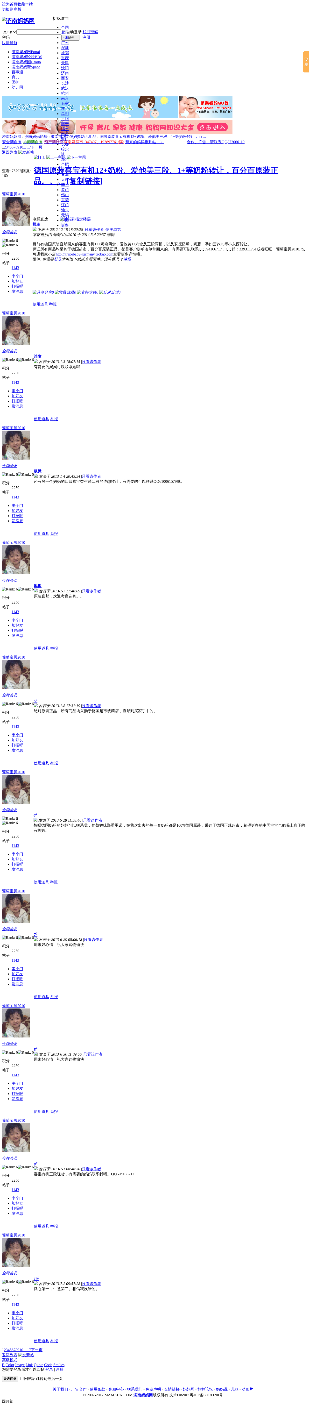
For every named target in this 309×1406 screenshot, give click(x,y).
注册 (86, 37)
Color (10, 1365)
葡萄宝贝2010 (13, 194)
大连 (65, 180)
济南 (65, 73)
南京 (65, 98)
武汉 (65, 88)
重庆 (65, 58)
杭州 (65, 93)
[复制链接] (85, 181)
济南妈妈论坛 (27, 57)
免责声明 (153, 1389)
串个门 (17, 276)
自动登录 (74, 32)
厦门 (65, 190)
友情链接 (172, 1389)
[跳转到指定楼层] (75, 219)
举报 (53, 304)
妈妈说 (222, 1389)
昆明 (65, 114)
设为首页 (9, 4)
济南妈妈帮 (26, 67)
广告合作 (79, 1389)
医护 (15, 82)
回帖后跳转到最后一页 (43, 1379)
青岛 (65, 174)
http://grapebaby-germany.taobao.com (84, 254)
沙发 (38, 356)
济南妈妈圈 (26, 62)
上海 (65, 38)
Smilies (58, 1365)
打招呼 (17, 286)
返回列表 (9, 152)
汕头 (65, 210)
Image (20, 1365)
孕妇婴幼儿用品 (82, 137)
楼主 (36, 224)
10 (21, 147)
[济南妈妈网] (18, 21)
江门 (65, 205)
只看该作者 (94, 229)
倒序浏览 (113, 229)
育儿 (15, 77)
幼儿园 (17, 87)
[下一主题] (76, 157)
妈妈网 (188, 1389)
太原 (65, 169)
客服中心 (116, 1389)
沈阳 (65, 68)
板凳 (38, 471)
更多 (65, 225)
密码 (6, 37)
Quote (38, 1365)
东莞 (65, 200)
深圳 (65, 48)
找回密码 (90, 32)
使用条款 (97, 1389)
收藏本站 (25, 4)
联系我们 (134, 1389)
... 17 (27, 147)
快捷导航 (9, 43)
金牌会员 (9, 232)
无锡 (65, 215)
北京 (65, 32)
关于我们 (60, 1389)
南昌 (65, 134)
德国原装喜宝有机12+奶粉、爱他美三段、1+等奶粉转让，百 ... (152, 137)
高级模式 (9, 1360)
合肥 (65, 164)
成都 (65, 53)
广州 (65, 43)
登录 (58, 259)
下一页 (36, 147)
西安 (65, 78)
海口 (65, 139)
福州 (65, 129)
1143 (15, 268)
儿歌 (235, 1389)
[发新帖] (26, 152)
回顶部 (8, 1401)
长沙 (65, 83)
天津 (65, 63)
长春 (65, 144)
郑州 (65, 159)
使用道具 (40, 304)
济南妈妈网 (26, 52)
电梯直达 (40, 219)
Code (48, 1365)
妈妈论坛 (205, 1389)
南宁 (65, 124)
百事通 (17, 72)
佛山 (65, 195)
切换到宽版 (11, 9)
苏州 (65, 185)
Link (29, 1365)
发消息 (17, 291)
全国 (65, 27)
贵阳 (65, 119)
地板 (38, 586)
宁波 (65, 220)
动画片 (247, 1389)
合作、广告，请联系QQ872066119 (216, 142)
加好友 (17, 281)
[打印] (39, 157)
